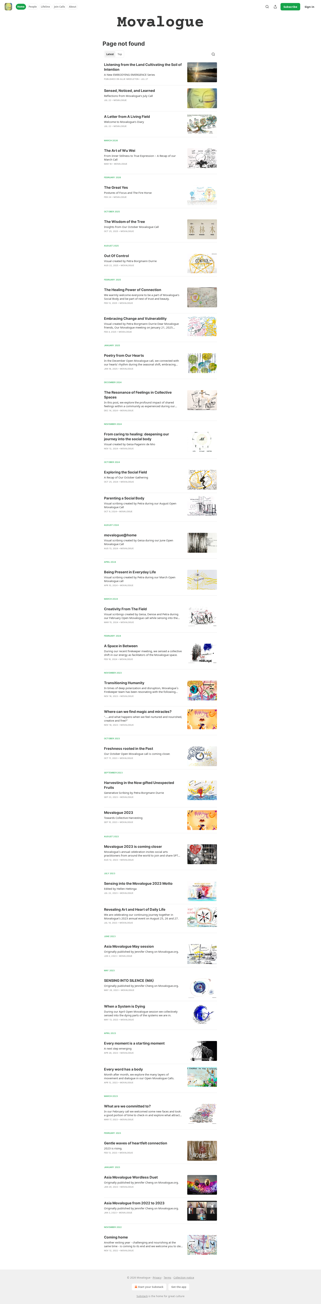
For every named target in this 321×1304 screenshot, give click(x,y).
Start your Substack (150, 1287)
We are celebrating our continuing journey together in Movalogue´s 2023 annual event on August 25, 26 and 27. (141, 916)
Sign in (309, 7)
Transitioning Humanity (124, 683)
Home (21, 6)
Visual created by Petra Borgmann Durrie (130, 261)
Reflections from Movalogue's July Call (128, 96)
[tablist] (114, 54)
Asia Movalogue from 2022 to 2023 (134, 1203)
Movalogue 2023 (118, 812)
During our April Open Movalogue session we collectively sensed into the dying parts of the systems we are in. (141, 1013)
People (33, 6)
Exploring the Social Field (125, 472)
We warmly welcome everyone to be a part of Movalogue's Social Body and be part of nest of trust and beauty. (141, 296)
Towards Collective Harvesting (123, 818)
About (72, 6)
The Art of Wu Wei (119, 150)
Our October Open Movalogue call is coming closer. (137, 754)
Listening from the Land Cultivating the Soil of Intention (143, 67)
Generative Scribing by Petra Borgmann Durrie (134, 793)
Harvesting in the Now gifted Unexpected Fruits (139, 785)
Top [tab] (120, 54)
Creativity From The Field (125, 609)
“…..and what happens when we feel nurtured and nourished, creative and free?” (143, 718)
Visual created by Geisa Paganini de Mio (129, 444)
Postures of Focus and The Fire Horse (128, 193)
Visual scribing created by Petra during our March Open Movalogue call (139, 579)
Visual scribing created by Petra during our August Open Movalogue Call (140, 505)
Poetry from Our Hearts (124, 355)
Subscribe (290, 7)
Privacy (157, 1277)
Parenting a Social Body (124, 498)
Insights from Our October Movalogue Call (131, 227)
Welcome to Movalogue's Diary (124, 122)
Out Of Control (116, 256)
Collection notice (184, 1277)
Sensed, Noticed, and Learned (129, 91)
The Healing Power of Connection (132, 290)
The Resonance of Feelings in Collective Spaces (138, 394)
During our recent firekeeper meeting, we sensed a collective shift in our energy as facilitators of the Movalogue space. (143, 653)
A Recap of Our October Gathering (126, 477)
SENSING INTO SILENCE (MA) (129, 980)
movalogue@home (120, 535)
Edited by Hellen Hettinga (120, 888)
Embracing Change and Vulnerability (135, 318)
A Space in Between (121, 646)
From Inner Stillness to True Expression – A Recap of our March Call (140, 157)
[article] (160, 72)
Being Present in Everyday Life (130, 572)
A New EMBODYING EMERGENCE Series (129, 74)
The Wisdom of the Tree (124, 222)
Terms (167, 1277)
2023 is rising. (113, 1148)
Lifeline (45, 6)
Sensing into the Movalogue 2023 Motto (138, 883)
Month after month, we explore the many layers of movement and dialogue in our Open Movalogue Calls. (139, 1076)
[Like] (106, 168)
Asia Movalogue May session (129, 946)
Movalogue (120, 100)
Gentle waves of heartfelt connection (135, 1143)
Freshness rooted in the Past (128, 748)
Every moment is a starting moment (134, 1043)
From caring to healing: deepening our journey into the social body (136, 436)
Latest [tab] (110, 54)
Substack (142, 1296)
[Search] (267, 6)
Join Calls (59, 6)
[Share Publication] (275, 6)
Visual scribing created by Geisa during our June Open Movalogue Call (138, 542)
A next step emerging (118, 1048)
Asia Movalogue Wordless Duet (131, 1177)
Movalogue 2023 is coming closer (133, 846)
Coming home (116, 1237)
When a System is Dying (124, 1006)
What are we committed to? (127, 1106)
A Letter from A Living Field (127, 117)
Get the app (178, 1287)
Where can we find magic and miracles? (138, 712)
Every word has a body (123, 1069)
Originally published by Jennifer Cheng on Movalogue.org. (141, 951)
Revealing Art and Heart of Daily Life (134, 909)
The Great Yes (116, 187)
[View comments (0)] (132, 105)
